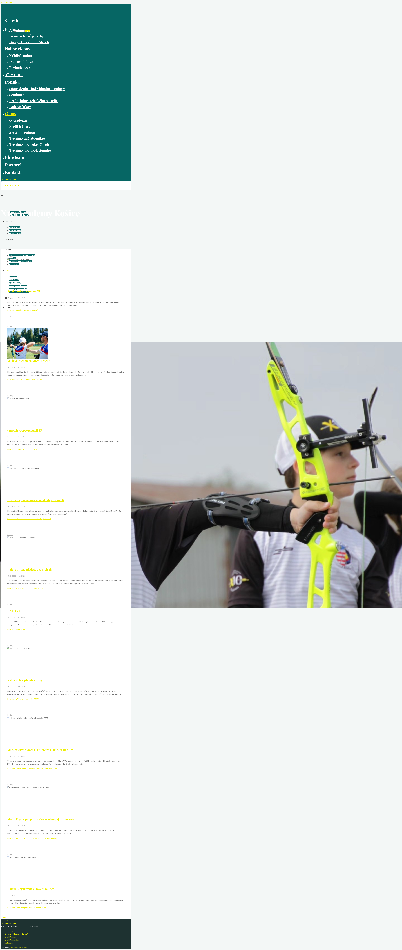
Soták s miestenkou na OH (24, 291)
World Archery (10, 937)
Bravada (13, 948)
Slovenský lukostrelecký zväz (16, 934)
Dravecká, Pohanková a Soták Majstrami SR (35, 500)
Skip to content (6, 2)
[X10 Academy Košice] (10, 185)
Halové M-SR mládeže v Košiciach (29, 569)
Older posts (5, 917)
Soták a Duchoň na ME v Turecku (28, 361)
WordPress (23, 948)
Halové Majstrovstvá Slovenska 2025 (31, 889)
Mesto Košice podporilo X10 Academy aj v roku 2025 (41, 819)
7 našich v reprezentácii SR (24, 430)
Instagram (9, 943)
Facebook (8, 931)
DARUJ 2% (14, 611)
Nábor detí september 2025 (24, 680)
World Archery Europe (13, 940)
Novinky (10, 257)
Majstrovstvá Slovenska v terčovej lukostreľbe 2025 (40, 750)
